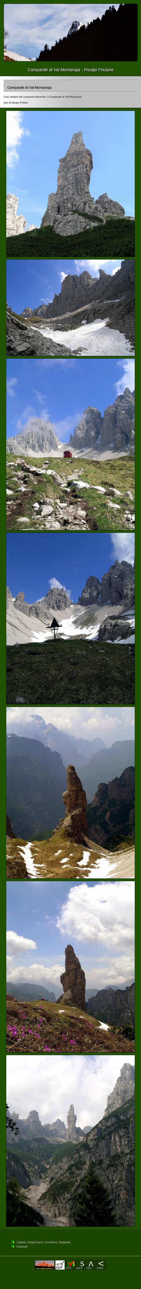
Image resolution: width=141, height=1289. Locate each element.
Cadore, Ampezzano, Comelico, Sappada (43, 1242)
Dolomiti (22, 1246)
